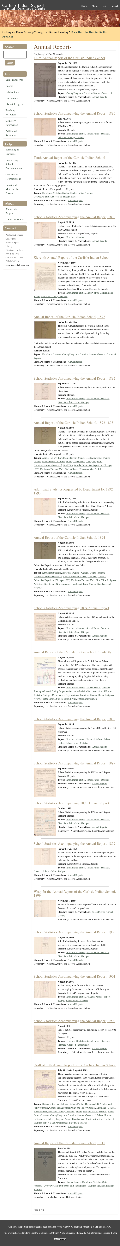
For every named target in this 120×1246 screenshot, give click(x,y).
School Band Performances (55, 1122)
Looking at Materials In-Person (12, 189)
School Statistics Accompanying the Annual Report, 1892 (74, 378)
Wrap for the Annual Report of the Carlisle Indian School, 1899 (75, 893)
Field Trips (68, 465)
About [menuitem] (94, 5)
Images (9, 85)
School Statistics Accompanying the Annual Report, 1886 (74, 113)
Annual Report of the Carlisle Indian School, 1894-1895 (73, 652)
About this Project (11, 211)
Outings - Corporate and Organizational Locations (66, 694)
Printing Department (75, 461)
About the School (15, 219)
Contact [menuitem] (114, 5)
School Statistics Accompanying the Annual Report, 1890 (74, 216)
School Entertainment (87, 698)
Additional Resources (11, 133)
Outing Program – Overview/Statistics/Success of (89, 93)
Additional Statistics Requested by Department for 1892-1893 (74, 491)
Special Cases (98, 911)
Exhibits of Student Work (52, 469)
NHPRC (107, 1226)
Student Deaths (69, 192)
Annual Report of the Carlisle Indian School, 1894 (69, 537)
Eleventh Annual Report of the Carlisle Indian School (72, 257)
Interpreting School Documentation (14, 164)
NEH (95, 1226)
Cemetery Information (12, 123)
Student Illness (69, 196)
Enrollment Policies (78, 1122)
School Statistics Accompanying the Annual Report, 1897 (74, 763)
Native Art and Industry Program (49, 1118)
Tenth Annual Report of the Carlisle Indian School (69, 157)
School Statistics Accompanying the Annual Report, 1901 (74, 976)
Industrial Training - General (71, 137)
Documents (12, 98)
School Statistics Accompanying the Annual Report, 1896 (74, 719)
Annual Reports (99, 96)
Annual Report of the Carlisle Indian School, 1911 (69, 1143)
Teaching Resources (11, 112)
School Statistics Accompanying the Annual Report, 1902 (74, 1020)
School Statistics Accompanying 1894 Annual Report (71, 607)
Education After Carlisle (90, 469)
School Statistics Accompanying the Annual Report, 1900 (74, 932)
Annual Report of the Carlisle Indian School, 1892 (69, 316)
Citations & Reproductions (13, 176)
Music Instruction (94, 1118)
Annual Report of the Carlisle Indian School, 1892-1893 (73, 422)
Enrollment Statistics (75, 133)
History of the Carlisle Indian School (59, 1103)
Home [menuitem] (84, 5)
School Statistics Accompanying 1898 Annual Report (71, 803)
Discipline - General (105, 1107)
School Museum (104, 1115)
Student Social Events (66, 698)
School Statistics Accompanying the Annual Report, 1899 (74, 843)
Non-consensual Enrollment (69, 583)
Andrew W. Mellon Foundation (77, 1226)
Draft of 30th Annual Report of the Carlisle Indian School (75, 1065)
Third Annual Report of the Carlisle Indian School (69, 57)
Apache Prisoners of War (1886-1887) (80, 576)
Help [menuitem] (104, 5)
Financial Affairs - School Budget (73, 402)
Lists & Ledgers (14, 104)
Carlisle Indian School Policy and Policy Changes (72, 1107)
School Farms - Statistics (97, 133)
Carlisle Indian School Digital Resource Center (24, 5)
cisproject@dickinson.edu (17, 264)
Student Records (14, 79)
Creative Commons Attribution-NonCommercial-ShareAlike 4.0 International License (70, 1232)
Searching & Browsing (12, 151)
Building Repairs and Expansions (91, 1111)
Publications (12, 92)
